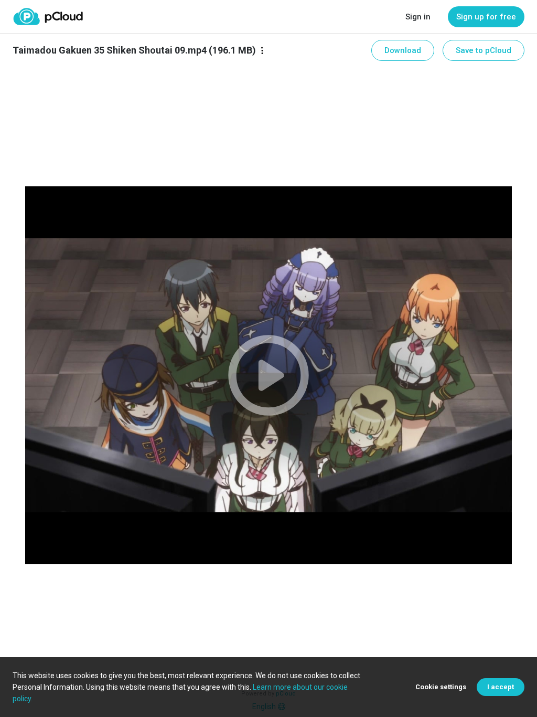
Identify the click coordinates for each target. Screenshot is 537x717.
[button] (268, 375)
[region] (268, 375)
